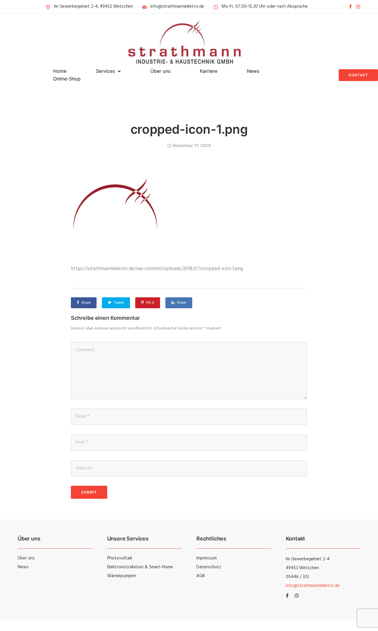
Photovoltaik (119, 558)
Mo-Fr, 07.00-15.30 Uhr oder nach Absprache (264, 6)
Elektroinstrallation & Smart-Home (140, 567)
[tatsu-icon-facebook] (350, 6)
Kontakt (358, 75)
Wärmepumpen (121, 576)
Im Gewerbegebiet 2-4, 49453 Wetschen (93, 6)
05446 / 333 (297, 576)
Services (105, 71)
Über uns (160, 71)
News (253, 71)
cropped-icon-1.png (189, 129)
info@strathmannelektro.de (177, 6)
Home (59, 71)
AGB (200, 576)
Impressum (206, 558)
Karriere (208, 71)
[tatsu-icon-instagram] (358, 6)
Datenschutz (208, 567)
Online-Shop (67, 79)
